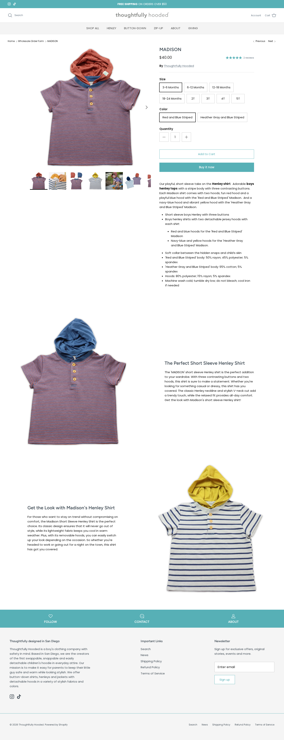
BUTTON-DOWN (135, 28)
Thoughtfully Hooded (179, 66)
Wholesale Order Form (31, 41)
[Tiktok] (14, 4)
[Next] (146, 107)
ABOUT (175, 28)
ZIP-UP (158, 28)
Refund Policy (150, 667)
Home (11, 41)
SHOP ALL (92, 28)
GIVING (193, 28)
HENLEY (111, 28)
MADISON (52, 41)
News (144, 655)
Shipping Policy (151, 661)
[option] (90, 107)
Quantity (166, 129)
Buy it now (206, 167)
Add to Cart (206, 154)
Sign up (224, 680)
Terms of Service (153, 673)
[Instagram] (9, 4)
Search (146, 649)
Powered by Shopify (56, 724)
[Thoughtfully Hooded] (142, 15)
